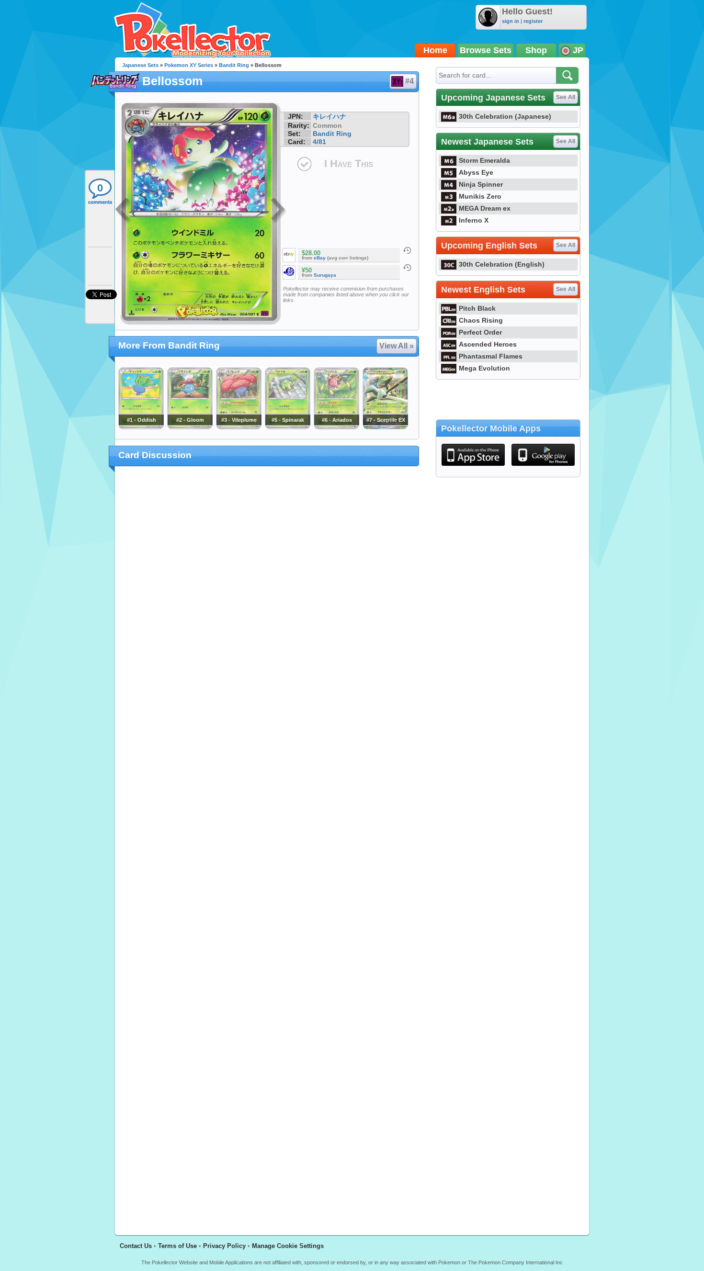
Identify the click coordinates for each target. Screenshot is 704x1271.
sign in (510, 21)
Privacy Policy (224, 1245)
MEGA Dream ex (485, 208)
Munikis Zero (480, 196)
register (533, 21)
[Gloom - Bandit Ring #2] (190, 427)
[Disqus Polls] (267, 598)
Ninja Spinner (481, 184)
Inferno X (473, 220)
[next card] (279, 211)
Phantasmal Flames (490, 356)
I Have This (348, 163)
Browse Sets (485, 50)
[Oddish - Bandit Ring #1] (141, 427)
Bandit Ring (234, 65)
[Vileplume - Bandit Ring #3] (238, 427)
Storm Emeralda (484, 160)
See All (565, 97)
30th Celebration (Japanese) (505, 116)
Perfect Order (480, 332)
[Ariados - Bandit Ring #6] (336, 427)
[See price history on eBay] (407, 250)
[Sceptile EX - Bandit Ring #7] (385, 427)
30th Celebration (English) (502, 264)
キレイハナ (329, 116)
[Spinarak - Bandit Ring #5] (287, 427)
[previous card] (123, 211)
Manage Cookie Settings (288, 1245)
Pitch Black (477, 308)
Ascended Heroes (488, 344)
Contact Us (136, 1245)
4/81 (319, 142)
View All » (396, 346)
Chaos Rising (481, 320)
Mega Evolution (484, 368)
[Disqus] (267, 845)
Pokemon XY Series (188, 65)
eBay (320, 257)
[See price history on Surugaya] (407, 267)
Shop (536, 50)
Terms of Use (177, 1245)
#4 (409, 81)
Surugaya (325, 275)
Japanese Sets (140, 65)
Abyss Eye (476, 172)
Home (435, 50)
